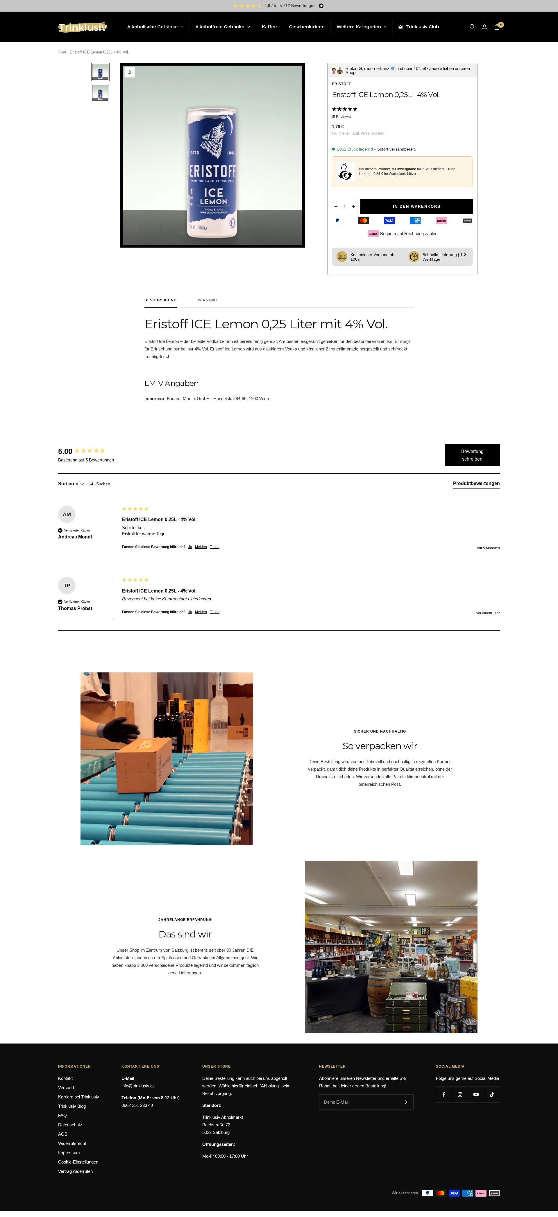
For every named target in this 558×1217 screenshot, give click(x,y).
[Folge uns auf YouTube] (476, 1095)
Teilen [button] (214, 547)
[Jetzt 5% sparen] (405, 1102)
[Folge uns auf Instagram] (460, 1095)
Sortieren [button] (69, 483)
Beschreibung (160, 300)
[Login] (484, 26)
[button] (402, 113)
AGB (62, 1134)
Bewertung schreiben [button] (472, 455)
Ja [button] (190, 547)
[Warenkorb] (497, 27)
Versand (207, 300)
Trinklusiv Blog (72, 1106)
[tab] (476, 484)
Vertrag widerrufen (75, 1171)
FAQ (62, 1115)
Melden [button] (201, 547)
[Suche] (472, 26)
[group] (88, 451)
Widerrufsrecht (72, 1143)
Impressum (69, 1152)
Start (62, 52)
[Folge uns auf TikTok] (492, 1095)
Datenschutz (70, 1124)
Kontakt (65, 1078)
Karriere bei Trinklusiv (78, 1096)
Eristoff (341, 84)
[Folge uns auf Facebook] (444, 1095)
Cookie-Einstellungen (78, 1161)
